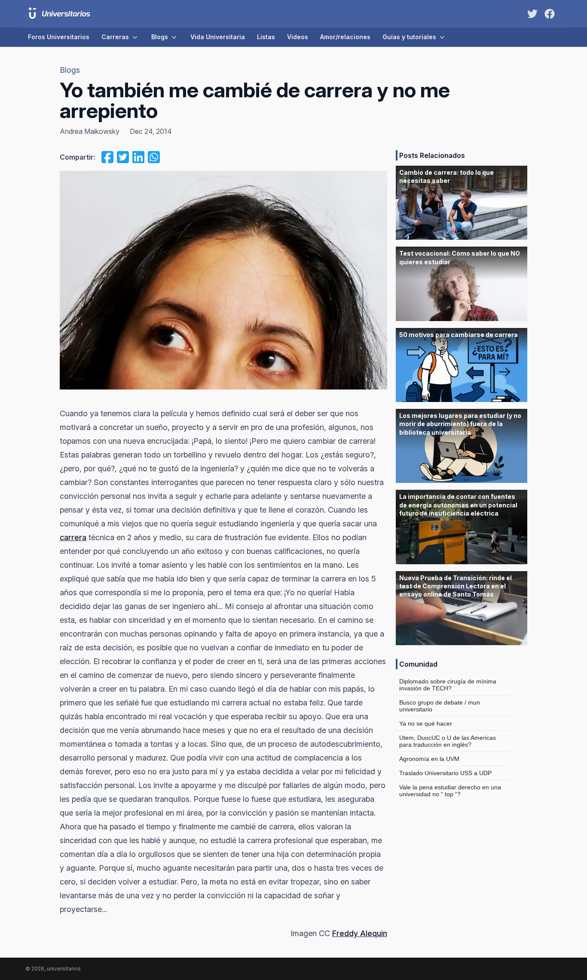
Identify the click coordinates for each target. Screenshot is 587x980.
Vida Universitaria (217, 36)
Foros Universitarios (58, 36)
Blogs (159, 36)
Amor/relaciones (345, 36)
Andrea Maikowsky (89, 131)
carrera (73, 537)
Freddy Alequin (359, 933)
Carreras (115, 36)
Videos (297, 36)
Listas (266, 36)
